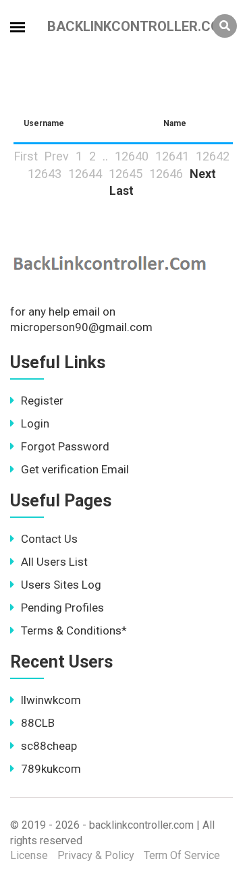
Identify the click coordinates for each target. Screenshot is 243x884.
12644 (85, 174)
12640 (131, 156)
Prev (57, 156)
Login (35, 423)
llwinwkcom (51, 700)
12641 (172, 156)
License (29, 855)
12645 (125, 174)
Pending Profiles (62, 607)
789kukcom (51, 768)
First (26, 156)
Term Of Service (182, 855)
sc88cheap (49, 746)
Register (42, 400)
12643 (44, 174)
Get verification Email (75, 469)
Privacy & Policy (95, 855)
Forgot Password (65, 446)
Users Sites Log (61, 584)
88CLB (38, 723)
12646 (166, 174)
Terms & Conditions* (74, 630)
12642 (213, 156)
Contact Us (49, 539)
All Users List (54, 561)
